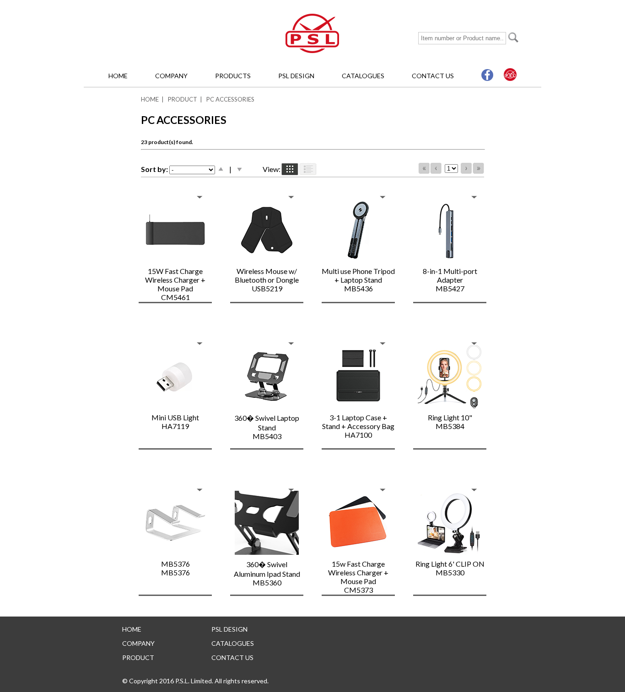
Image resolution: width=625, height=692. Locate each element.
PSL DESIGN (296, 76)
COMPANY (171, 76)
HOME (118, 76)
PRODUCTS (233, 76)
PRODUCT (182, 99)
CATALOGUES (363, 76)
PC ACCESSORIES (230, 99)
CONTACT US (433, 76)
